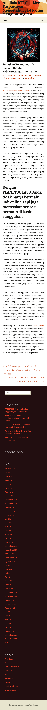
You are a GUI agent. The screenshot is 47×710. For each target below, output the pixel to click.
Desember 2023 (11, 592)
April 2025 (8, 530)
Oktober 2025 (10, 507)
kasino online (29, 78)
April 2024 (8, 577)
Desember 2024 (11, 546)
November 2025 (11, 503)
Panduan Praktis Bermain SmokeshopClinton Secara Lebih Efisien (17, 418)
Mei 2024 (8, 573)
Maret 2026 (9, 488)
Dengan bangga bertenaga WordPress (23, 705)
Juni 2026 (8, 476)
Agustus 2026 (10, 469)
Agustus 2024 (10, 561)
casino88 (20, 78)
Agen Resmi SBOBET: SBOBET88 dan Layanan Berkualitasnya (26, 379)
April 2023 (8, 623)
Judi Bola (8, 670)
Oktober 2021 (10, 631)
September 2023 (11, 604)
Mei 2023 (8, 619)
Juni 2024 (8, 569)
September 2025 (11, 511)
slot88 (7, 682)
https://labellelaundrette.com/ (16, 90)
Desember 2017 (11, 639)
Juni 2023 (8, 616)
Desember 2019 (11, 635)
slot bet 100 (9, 678)
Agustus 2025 (10, 515)
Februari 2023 (10, 627)
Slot (6, 674)
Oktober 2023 (10, 600)
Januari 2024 (9, 588)
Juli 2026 (8, 472)
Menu (5, 20)
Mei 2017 (8, 643)
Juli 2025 (8, 519)
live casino (39, 325)
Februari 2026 (10, 492)
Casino (7, 663)
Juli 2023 (8, 612)
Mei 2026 (8, 480)
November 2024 (11, 550)
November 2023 (11, 596)
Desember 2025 (11, 499)
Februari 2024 (10, 585)
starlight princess (11, 686)
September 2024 (11, 558)
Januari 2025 (9, 542)
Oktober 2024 (10, 554)
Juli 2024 (8, 565)
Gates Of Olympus (12, 667)
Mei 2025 (8, 527)
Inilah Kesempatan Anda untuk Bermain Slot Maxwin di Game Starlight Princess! (22, 370)
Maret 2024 (9, 581)
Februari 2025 (10, 538)
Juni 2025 (8, 523)
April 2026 (8, 484)
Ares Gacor (9, 659)
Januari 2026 (9, 496)
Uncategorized (26, 75)
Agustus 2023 (10, 608)
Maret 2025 (9, 534)
